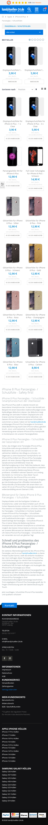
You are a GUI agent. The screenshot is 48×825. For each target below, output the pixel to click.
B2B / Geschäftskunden (11, 706)
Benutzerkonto (8, 700)
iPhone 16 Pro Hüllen (10, 738)
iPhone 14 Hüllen (8, 754)
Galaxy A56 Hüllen (9, 781)
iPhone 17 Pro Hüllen (10, 732)
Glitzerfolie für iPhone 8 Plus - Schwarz (13, 269)
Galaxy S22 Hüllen (9, 791)
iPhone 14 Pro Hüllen (10, 751)
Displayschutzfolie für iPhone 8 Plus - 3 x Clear (34, 70)
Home (3, 17)
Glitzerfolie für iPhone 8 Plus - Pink (35, 222)
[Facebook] (4, 658)
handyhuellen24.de (38, 422)
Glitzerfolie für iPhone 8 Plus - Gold (35, 269)
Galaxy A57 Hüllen (9, 775)
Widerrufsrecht (8, 703)
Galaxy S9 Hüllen (8, 801)
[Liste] (45, 88)
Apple (9, 17)
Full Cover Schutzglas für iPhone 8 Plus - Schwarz (35, 173)
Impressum (6, 669)
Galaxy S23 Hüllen (9, 787)
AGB (3, 676)
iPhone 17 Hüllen (8, 735)
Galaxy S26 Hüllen (9, 771)
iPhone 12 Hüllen (8, 761)
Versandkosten (8, 683)
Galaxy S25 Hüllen (9, 778)
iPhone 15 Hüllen (8, 748)
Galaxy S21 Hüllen (9, 794)
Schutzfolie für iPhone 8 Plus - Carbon (35, 363)
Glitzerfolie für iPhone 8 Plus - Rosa (13, 316)
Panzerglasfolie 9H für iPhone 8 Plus (13, 172)
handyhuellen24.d (29, 553)
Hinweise (38, 2)
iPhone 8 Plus (20, 17)
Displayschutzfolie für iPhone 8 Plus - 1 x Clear (12, 70)
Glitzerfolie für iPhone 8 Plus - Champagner (35, 316)
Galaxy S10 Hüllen (9, 797)
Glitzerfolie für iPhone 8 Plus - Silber (13, 222)
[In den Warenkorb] (12, 82)
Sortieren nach (8, 89)
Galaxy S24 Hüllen (9, 785)
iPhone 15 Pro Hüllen (10, 745)
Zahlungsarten (7, 686)
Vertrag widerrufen (9, 689)
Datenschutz (7, 673)
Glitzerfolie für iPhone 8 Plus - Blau (13, 363)
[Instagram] (9, 658)
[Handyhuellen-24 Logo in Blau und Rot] (13, 9)
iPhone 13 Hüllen (8, 757)
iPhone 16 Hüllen (8, 742)
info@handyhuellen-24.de (12, 641)
